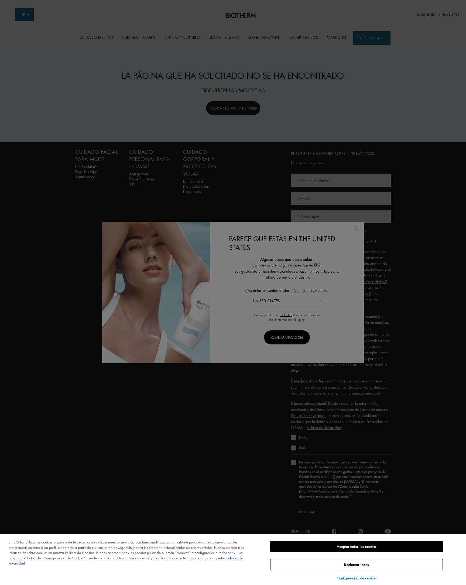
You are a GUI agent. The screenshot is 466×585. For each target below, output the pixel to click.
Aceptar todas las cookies (356, 546)
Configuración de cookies (356, 578)
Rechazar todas (356, 564)
